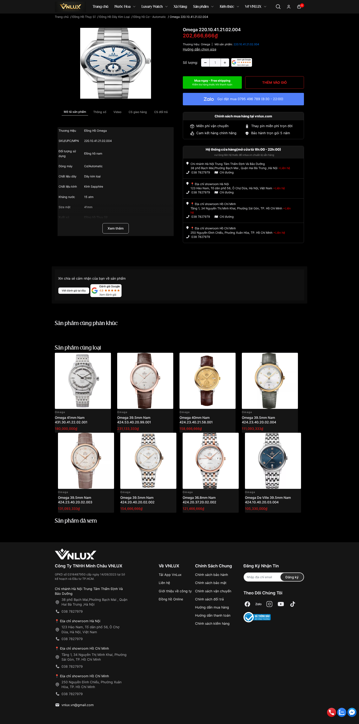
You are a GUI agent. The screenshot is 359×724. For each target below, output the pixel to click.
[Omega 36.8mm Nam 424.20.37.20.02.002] (211, 461)
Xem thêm (116, 228)
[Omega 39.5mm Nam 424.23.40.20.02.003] (86, 461)
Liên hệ (164, 583)
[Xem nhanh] (105, 358)
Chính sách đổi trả (209, 599)
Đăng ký (292, 577)
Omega (205, 44)
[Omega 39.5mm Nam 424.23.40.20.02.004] (270, 381)
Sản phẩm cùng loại (78, 347)
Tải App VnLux (170, 575)
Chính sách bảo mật (210, 583)
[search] (239, 21)
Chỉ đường (227, 172)
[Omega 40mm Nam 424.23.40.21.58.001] (208, 381)
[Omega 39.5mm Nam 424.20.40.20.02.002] (148, 461)
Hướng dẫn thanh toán (212, 615)
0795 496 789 (249, 99)
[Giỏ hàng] (299, 6)
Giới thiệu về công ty (175, 591)
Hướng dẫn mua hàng (212, 607)
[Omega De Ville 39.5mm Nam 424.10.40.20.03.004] (273, 461)
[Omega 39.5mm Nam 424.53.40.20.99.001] (145, 381)
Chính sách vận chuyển (213, 591)
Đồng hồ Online (171, 599)
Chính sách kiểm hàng (212, 623)
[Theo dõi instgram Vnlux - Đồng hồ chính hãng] (269, 604)
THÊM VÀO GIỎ (274, 82)
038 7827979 (200, 172)
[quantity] (205, 62)
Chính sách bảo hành (211, 575)
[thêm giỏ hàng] (96, 358)
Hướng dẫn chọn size (199, 49)
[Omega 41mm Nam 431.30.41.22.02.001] (83, 381)
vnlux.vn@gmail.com (77, 705)
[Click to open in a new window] (115, 63)
